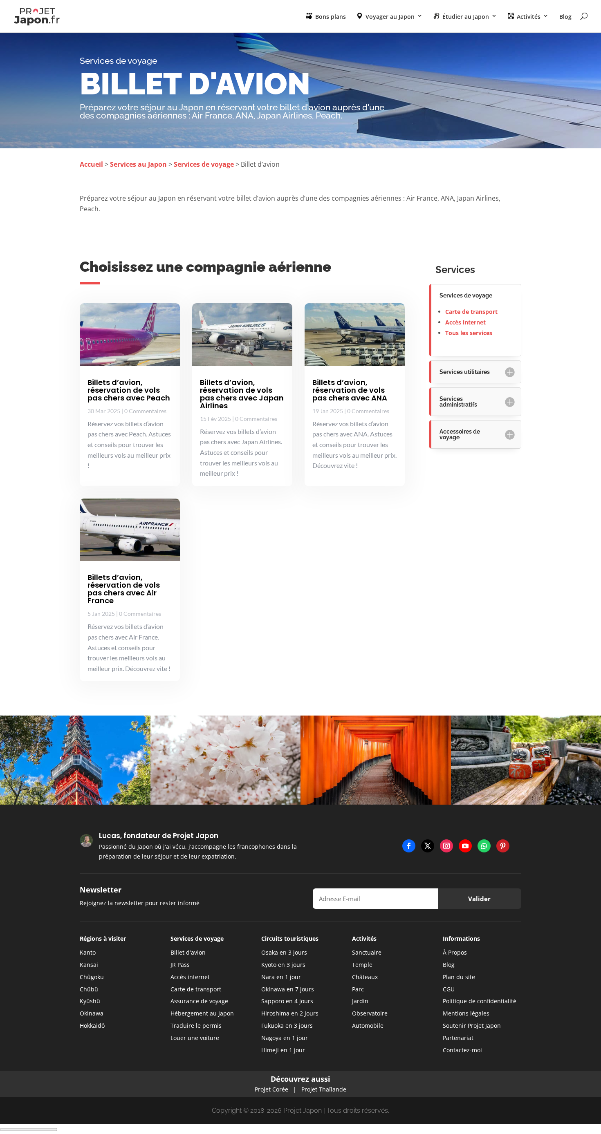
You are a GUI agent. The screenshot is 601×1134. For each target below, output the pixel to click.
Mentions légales (466, 1013)
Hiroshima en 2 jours (289, 1013)
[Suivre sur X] (427, 845)
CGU (449, 989)
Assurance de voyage (199, 1001)
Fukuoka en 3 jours (287, 1025)
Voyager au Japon (389, 16)
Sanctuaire (366, 952)
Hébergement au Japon (202, 1013)
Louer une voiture (194, 1038)
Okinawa (91, 1013)
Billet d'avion (188, 952)
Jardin (360, 1001)
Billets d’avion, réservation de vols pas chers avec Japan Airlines (242, 394)
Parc (358, 989)
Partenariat (458, 1038)
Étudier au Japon (465, 16)
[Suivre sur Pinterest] (502, 845)
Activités (527, 16)
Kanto (88, 952)
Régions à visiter (103, 938)
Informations (461, 938)
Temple (362, 964)
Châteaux (365, 977)
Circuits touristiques (289, 938)
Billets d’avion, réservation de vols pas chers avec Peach (128, 390)
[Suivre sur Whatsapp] (484, 845)
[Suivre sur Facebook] (408, 845)
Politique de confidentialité (479, 1001)
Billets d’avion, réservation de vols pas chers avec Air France (123, 589)
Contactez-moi (462, 1050)
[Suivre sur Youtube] (465, 845)
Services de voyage (204, 164)
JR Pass (180, 964)
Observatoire (370, 1013)
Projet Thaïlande (323, 1089)
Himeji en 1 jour (283, 1050)
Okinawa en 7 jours (287, 989)
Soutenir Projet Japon (472, 1025)
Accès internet (465, 322)
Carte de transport (471, 311)
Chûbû (89, 989)
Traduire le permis (196, 1025)
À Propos (455, 952)
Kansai (89, 964)
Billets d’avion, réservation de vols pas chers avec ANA (349, 390)
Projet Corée (271, 1089)
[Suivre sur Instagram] (446, 845)
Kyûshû (90, 1001)
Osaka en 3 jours (284, 952)
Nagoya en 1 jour (284, 1038)
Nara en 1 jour (281, 977)
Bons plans (330, 16)
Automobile (367, 1025)
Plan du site (459, 977)
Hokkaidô (92, 1025)
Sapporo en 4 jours (287, 1001)
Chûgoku (92, 977)
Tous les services (468, 333)
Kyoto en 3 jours (283, 964)
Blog (565, 17)
